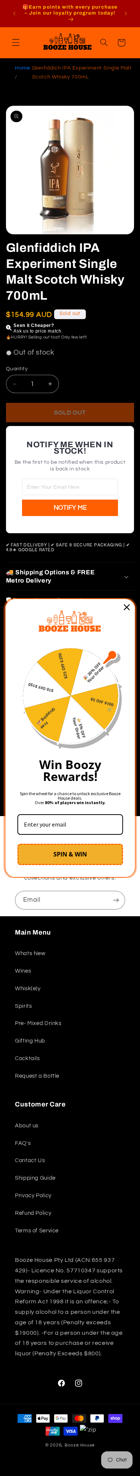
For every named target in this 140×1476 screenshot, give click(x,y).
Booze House (80, 1445)
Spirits (23, 1006)
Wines (23, 971)
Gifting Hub (30, 1041)
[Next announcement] (126, 13)
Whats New (30, 953)
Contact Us (30, 1160)
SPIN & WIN (70, 854)
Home (22, 68)
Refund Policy (33, 1213)
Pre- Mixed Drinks (38, 1023)
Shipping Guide (35, 1178)
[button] (15, 42)
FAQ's (23, 1143)
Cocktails (27, 1058)
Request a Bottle (37, 1076)
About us (26, 1125)
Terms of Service (37, 1230)
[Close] (127, 607)
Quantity (17, 368)
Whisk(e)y (28, 988)
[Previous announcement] (14, 13)
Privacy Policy (33, 1195)
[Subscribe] (116, 900)
